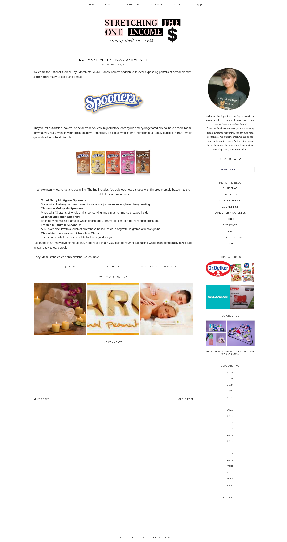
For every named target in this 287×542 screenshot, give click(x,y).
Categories (157, 5)
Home (92, 5)
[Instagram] (225, 159)
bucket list (230, 206)
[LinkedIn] (235, 159)
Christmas (230, 188)
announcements (230, 200)
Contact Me (133, 5)
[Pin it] (118, 267)
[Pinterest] (230, 159)
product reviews (230, 237)
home (230, 231)
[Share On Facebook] (107, 267)
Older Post (185, 399)
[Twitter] (240, 159)
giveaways (230, 225)
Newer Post (41, 399)
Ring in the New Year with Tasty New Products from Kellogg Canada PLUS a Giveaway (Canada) (242, 272)
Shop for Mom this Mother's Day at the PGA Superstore (230, 352)
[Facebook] (220, 159)
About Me (111, 5)
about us (230, 194)
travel (230, 243)
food (230, 219)
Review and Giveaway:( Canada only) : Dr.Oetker (217, 268)
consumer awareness (166, 266)
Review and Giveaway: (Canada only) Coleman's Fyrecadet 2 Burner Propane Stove (242, 296)
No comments (78, 267)
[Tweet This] (113, 267)
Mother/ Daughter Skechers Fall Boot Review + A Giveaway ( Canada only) (217, 296)
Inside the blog (183, 5)
